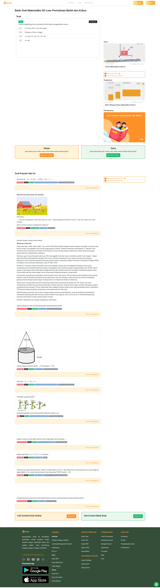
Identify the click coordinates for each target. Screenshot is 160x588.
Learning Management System (62, 544)
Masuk (138, 3)
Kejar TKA (84, 540)
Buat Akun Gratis (46, 155)
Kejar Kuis (71, 516)
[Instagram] (23, 559)
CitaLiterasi (55, 547)
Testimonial (88, 2)
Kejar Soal (138, 516)
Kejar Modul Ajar (57, 562)
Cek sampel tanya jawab (114, 75)
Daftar (150, 3)
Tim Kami (104, 551)
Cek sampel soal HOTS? (114, 180)
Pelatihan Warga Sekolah (60, 540)
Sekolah (55, 536)
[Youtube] (33, 559)
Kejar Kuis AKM (57, 577)
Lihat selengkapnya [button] (92, 187)
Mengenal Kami (106, 544)
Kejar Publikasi (86, 560)
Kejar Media (85, 551)
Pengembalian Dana (128, 544)
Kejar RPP (55, 559)
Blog (79, 2)
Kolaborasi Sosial (107, 540)
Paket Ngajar (56, 566)
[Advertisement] (58, 48)
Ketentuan (124, 536)
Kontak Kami (125, 547)
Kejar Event (85, 564)
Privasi (123, 540)
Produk (71, 2)
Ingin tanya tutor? (111, 73)
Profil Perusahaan (107, 536)
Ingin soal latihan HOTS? (114, 178)
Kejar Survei (85, 567)
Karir (102, 559)
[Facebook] (28, 559)
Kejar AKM (84, 544)
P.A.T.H (54, 551)
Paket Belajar (56, 581)
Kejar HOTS (85, 547)
